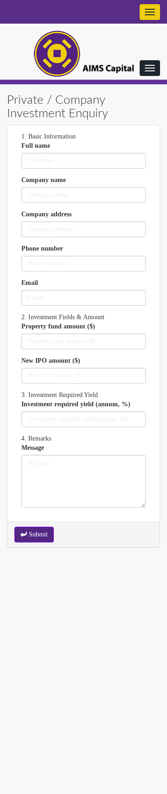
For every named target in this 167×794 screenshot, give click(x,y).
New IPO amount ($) (50, 360)
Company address (46, 214)
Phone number (42, 248)
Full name (35, 145)
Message (32, 447)
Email (29, 282)
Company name (43, 179)
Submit (37, 534)
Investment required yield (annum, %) (75, 404)
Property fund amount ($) (58, 326)
